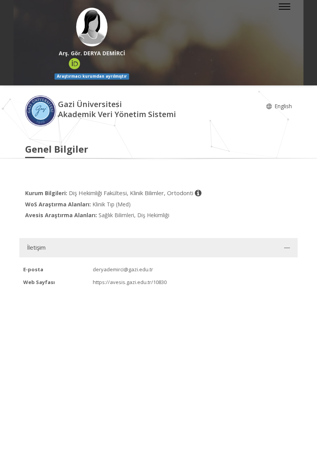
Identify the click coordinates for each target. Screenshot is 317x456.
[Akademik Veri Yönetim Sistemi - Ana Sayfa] (41, 110)
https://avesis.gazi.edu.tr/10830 (130, 282)
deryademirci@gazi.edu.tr (123, 269)
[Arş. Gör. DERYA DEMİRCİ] (91, 27)
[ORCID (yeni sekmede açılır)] (74, 64)
